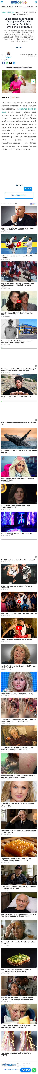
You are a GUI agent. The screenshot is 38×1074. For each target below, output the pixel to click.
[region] (17, 165)
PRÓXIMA (28, 189)
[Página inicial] (15, 2)
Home (3, 6)
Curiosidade (29, 6)
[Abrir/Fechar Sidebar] (2, 2)
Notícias (10, 6)
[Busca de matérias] (36, 3)
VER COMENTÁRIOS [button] (19, 195)
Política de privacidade (10, 1069)
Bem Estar (11, 12)
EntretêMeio (19, 6)
